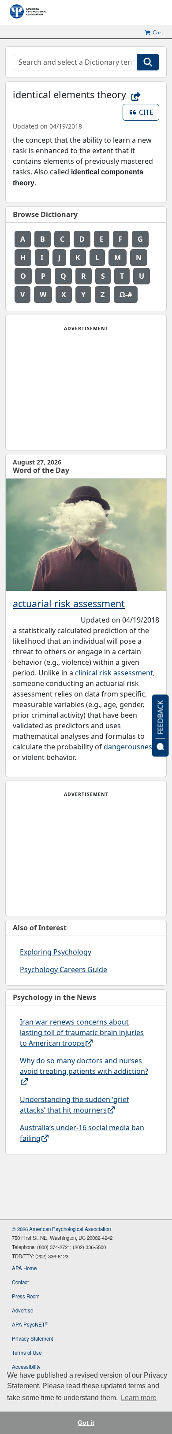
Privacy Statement (32, 1338)
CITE (149, 112)
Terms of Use (26, 1352)
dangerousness (130, 747)
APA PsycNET (30, 1324)
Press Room (26, 1296)
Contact (20, 1282)
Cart (158, 32)
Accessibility (26, 1366)
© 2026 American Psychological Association (61, 1228)
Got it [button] (86, 1422)
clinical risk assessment (114, 673)
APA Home (24, 1268)
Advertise (22, 1310)
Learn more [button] (139, 1397)
